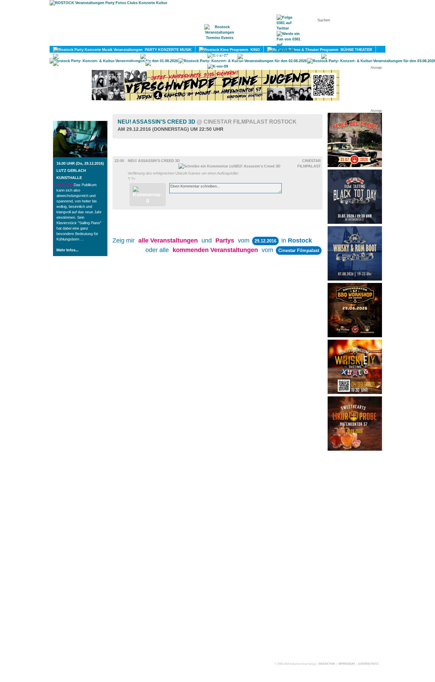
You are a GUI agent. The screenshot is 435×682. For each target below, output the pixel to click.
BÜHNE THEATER (355, 50)
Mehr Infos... (67, 250)
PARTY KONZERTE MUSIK (167, 50)
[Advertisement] (355, 556)
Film (127, 153)
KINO (254, 50)
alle (168, 240)
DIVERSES (128, 63)
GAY (385, 56)
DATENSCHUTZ (368, 663)
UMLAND (225, 63)
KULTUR (124, 56)
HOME (161, 41)
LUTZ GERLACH (71, 170)
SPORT (306, 56)
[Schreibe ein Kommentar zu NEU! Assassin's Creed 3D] (229, 166)
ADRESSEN (253, 41)
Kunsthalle (69, 178)
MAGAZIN (189, 41)
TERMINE (220, 41)
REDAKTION (327, 663)
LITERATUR (218, 56)
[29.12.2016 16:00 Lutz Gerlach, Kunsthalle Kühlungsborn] (80, 156)
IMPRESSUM (346, 663)
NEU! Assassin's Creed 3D (207, 122)
